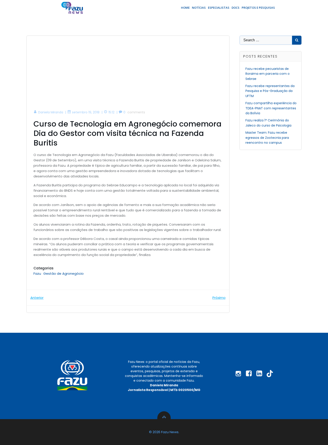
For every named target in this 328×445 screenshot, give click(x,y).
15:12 (111, 112)
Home (185, 8)
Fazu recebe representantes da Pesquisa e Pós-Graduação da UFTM (270, 91)
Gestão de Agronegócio (63, 273)
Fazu (37, 273)
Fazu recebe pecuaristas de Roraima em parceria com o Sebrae (267, 74)
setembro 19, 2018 (86, 112)
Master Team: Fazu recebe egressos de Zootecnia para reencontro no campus (267, 137)
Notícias (199, 8)
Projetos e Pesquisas (258, 8)
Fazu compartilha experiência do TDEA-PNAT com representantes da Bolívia (271, 108)
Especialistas (218, 8)
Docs (235, 8)
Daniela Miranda (50, 112)
